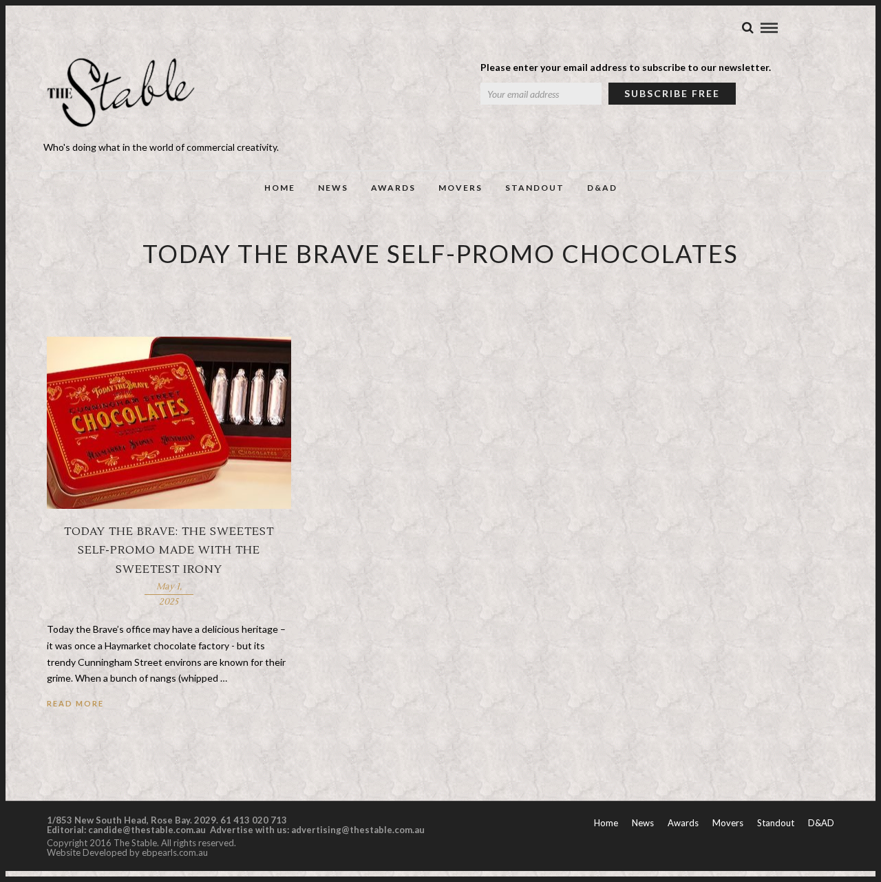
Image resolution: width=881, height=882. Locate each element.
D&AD (602, 187)
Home (279, 187)
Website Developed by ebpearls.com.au (127, 852)
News (333, 187)
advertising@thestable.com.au (358, 829)
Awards (393, 187)
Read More (75, 703)
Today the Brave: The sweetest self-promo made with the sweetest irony (169, 550)
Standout (534, 187)
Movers (460, 187)
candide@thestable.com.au (148, 829)
